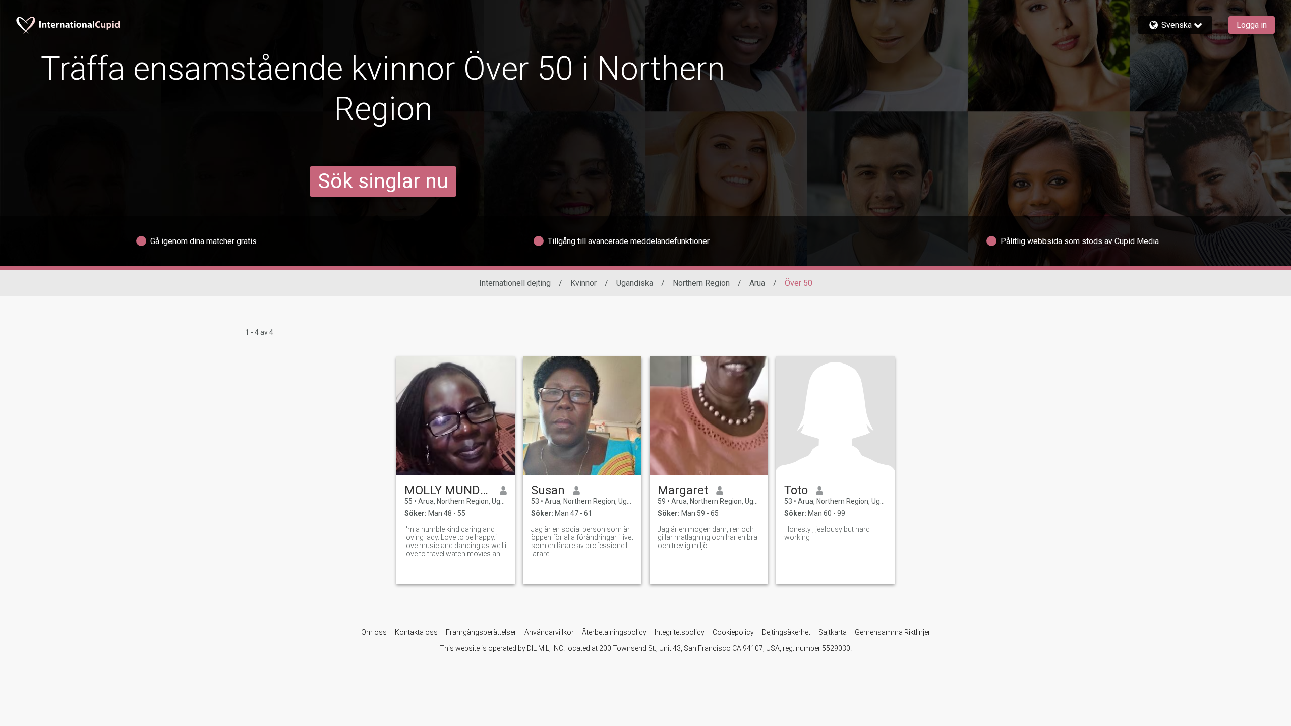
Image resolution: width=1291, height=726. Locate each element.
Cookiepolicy (733, 632)
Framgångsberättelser (481, 632)
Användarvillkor (549, 632)
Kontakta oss (416, 632)
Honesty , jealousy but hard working (827, 533)
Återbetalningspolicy (614, 632)
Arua (757, 283)
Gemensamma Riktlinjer (892, 632)
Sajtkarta (832, 632)
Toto (796, 490)
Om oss (374, 632)
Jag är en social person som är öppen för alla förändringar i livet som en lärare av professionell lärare (582, 541)
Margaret (683, 490)
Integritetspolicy (680, 632)
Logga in (1252, 25)
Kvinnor (583, 283)
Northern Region (701, 283)
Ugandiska (634, 283)
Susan (548, 490)
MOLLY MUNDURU (448, 490)
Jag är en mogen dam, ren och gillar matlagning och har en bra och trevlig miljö (707, 537)
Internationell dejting (515, 283)
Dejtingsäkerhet (786, 632)
